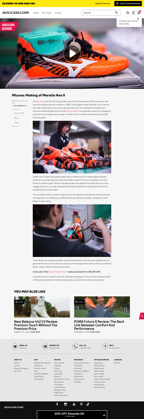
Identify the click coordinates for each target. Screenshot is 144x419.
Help (36, 360)
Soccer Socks (99, 371)
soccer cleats (19, 113)
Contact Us (38, 365)
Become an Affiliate (81, 371)
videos (16, 122)
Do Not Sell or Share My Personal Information (61, 381)
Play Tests (35, 332)
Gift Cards (78, 368)
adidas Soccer (99, 365)
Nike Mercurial (99, 387)
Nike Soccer (98, 363)
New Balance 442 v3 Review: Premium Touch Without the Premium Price (36, 324)
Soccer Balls (98, 376)
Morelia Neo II (72, 111)
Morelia (39, 101)
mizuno (16, 118)
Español (57, 376)
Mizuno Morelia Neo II (58, 271)
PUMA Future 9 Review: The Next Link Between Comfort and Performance (99, 324)
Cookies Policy (59, 387)
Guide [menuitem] (58, 12)
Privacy (57, 368)
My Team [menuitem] (46, 12)
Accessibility (38, 379)
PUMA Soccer (99, 368)
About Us (18, 360)
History (17, 363)
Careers (17, 365)
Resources (78, 360)
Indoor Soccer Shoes (102, 379)
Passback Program (21, 368)
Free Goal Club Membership (16, 4)
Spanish (117, 362)
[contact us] (13, 409)
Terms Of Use (59, 363)
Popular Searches (101, 360)
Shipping (57, 365)
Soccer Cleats (99, 374)
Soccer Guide (79, 379)
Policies (57, 360)
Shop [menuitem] (36, 12)
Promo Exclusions (61, 395)
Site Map (77, 382)
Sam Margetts (20, 106)
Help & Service (102, 3)
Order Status (39, 376)
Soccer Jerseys (99, 382)
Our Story (17, 371)
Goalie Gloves (99, 384)
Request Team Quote (42, 363)
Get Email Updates (41, 374)
